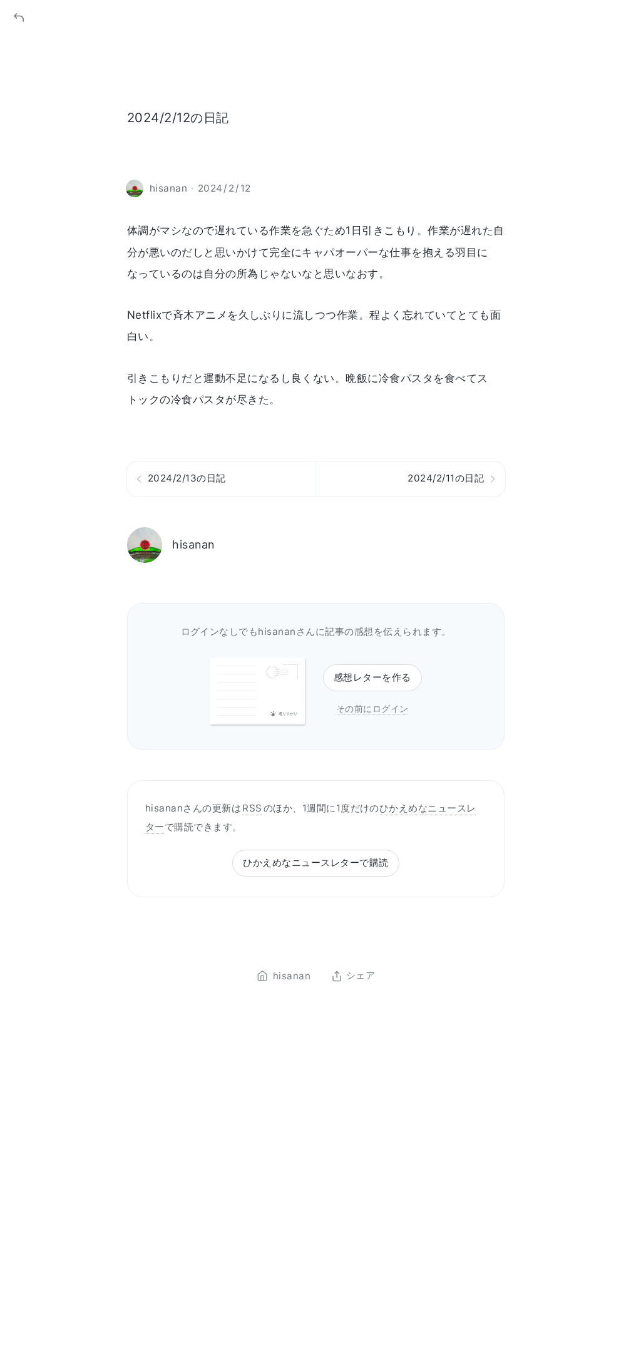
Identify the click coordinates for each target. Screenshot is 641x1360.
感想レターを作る (372, 677)
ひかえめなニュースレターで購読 (315, 862)
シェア (360, 976)
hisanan (193, 544)
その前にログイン (372, 708)
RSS (252, 808)
